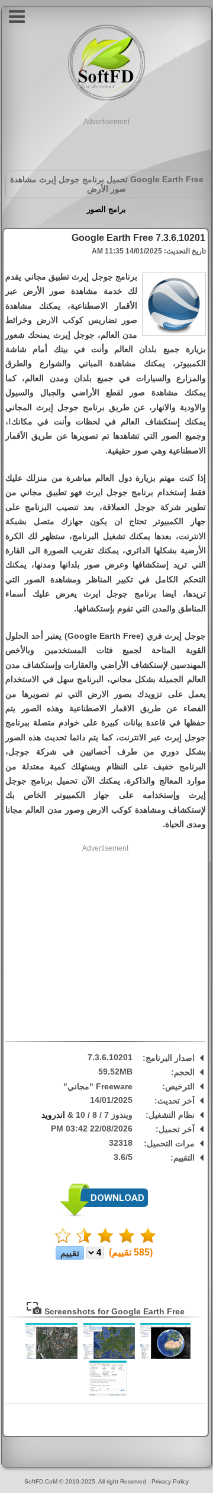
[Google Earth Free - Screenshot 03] (51, 1356)
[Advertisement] (106, 142)
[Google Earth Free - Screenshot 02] (109, 1356)
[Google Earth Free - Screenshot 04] (108, 1394)
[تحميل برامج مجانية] (106, 99)
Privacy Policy (170, 1481)
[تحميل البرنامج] (104, 1214)
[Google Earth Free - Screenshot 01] (165, 1356)
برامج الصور (106, 209)
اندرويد (53, 1115)
